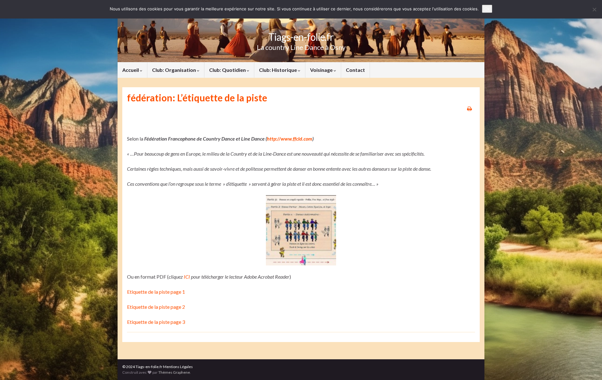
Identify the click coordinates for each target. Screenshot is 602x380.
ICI (187, 277)
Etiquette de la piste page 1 (156, 292)
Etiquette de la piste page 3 (156, 322)
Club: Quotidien (228, 70)
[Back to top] (588, 366)
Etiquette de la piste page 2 (156, 307)
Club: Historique (278, 70)
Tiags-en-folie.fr (301, 37)
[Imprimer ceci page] (469, 108)
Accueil (131, 70)
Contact (355, 70)
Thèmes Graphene (174, 372)
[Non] (594, 9)
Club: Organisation (174, 70)
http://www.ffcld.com (289, 139)
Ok (487, 8)
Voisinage (322, 70)
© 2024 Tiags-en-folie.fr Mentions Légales (157, 366)
